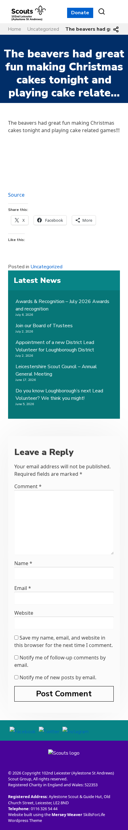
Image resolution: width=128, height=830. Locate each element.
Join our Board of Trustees (44, 325)
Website (23, 612)
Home (14, 29)
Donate (80, 12)
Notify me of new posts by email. (58, 677)
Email (22, 588)
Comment (28, 486)
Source (16, 194)
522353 (91, 785)
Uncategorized (43, 29)
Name (23, 563)
